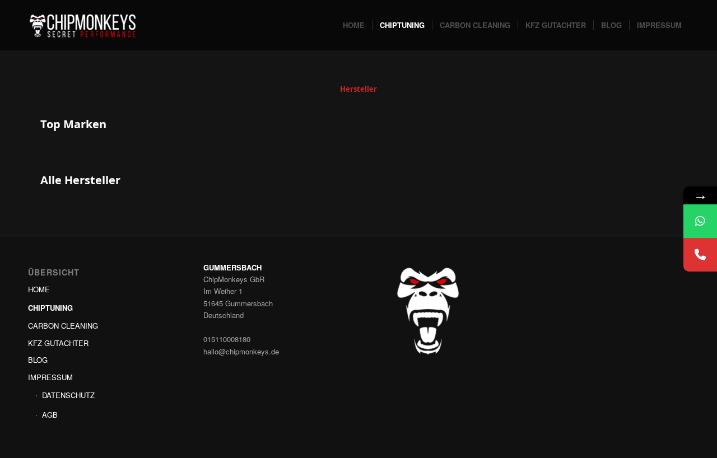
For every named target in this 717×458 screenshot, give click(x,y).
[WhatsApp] (700, 221)
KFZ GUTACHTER (58, 343)
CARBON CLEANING (63, 325)
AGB (50, 414)
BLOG (38, 359)
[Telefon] (700, 255)
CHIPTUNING (50, 307)
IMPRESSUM (50, 377)
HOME (39, 289)
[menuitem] (354, 25)
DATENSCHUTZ (68, 395)
